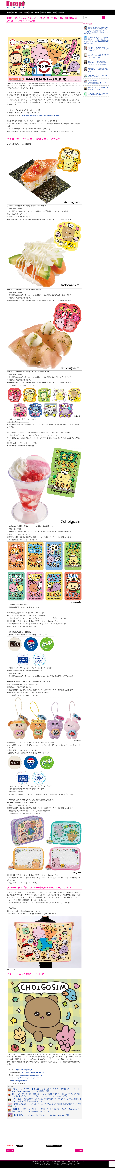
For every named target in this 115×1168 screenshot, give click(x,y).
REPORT (14, 12)
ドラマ (73, 1161)
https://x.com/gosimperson (19, 1081)
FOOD (54, 12)
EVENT (20, 12)
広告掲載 (70, 1163)
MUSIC (49, 12)
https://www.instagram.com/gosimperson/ (29, 1078)
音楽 (83, 1161)
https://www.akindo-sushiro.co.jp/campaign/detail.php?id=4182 (40, 115)
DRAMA (31, 12)
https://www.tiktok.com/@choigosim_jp (30, 1075)
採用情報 (64, 1163)
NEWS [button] (9, 12)
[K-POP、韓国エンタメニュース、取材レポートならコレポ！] (15, 3)
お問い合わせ (56, 1163)
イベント (64, 1161)
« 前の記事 (10, 1150)
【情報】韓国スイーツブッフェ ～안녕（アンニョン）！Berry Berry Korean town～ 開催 (41, 1115)
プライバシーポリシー (46, 1163)
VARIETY (37, 12)
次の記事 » (79, 1150)
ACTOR (26, 12)
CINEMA (43, 12)
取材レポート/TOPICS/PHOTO (52, 1161)
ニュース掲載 (77, 1163)
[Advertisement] (70, 5)
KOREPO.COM (35, 1161)
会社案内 (37, 1163)
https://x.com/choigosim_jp (24, 1069)
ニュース (42, 1161)
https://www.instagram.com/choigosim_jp (34, 1072)
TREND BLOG (60, 12)
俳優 (69, 1161)
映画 (78, 1161)
